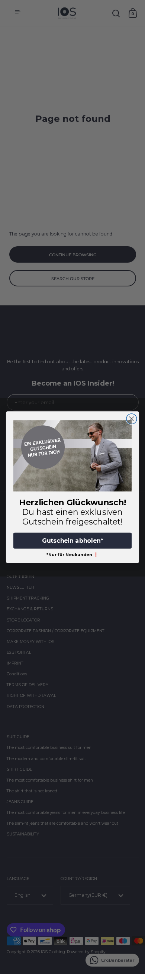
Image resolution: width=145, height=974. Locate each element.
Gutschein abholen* (72, 540)
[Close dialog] (131, 418)
